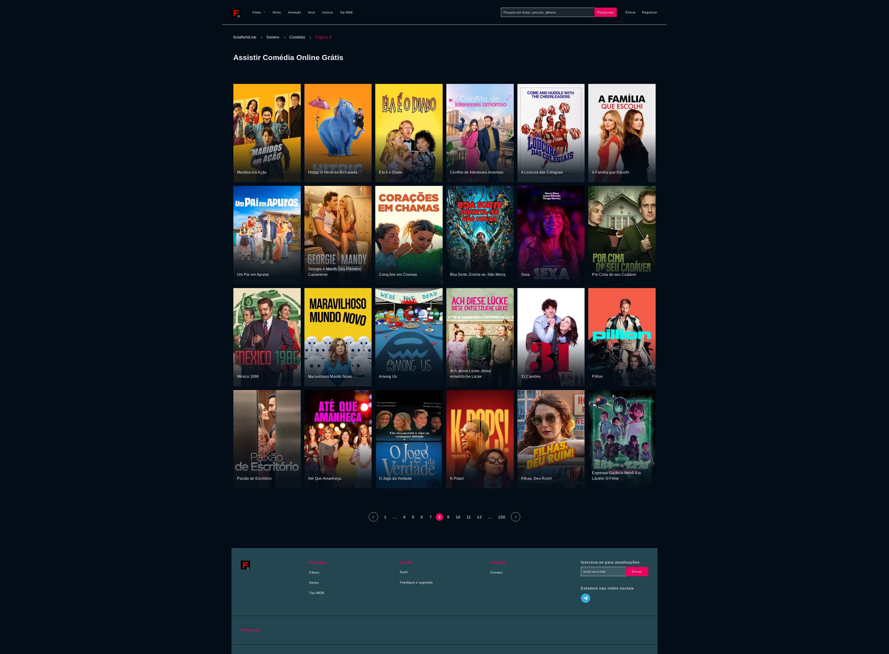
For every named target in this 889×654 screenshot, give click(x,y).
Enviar (637, 571)
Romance (473, 163)
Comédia (297, 37)
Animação (294, 12)
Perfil (404, 572)
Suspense (599, 265)
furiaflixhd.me (244, 37)
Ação (241, 163)
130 (501, 517)
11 (468, 517)
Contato (496, 572)
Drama (597, 163)
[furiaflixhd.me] (237, 12)
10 (458, 517)
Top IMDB (346, 12)
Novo (311, 12)
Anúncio (327, 12)
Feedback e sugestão (416, 582)
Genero (272, 37)
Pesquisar (605, 12)
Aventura (315, 163)
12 (479, 517)
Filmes (256, 12)
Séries (276, 12)
